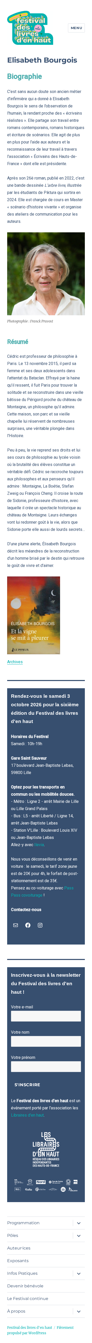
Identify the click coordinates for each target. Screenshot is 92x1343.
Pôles (12, 1235)
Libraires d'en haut (27, 1115)
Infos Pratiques (22, 1273)
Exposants (18, 1260)
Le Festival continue (27, 1298)
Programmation (23, 1222)
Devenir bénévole (25, 1286)
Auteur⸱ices (18, 1248)
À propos (16, 1311)
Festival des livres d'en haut (29, 1327)
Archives (15, 661)
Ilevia (39, 844)
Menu (76, 28)
